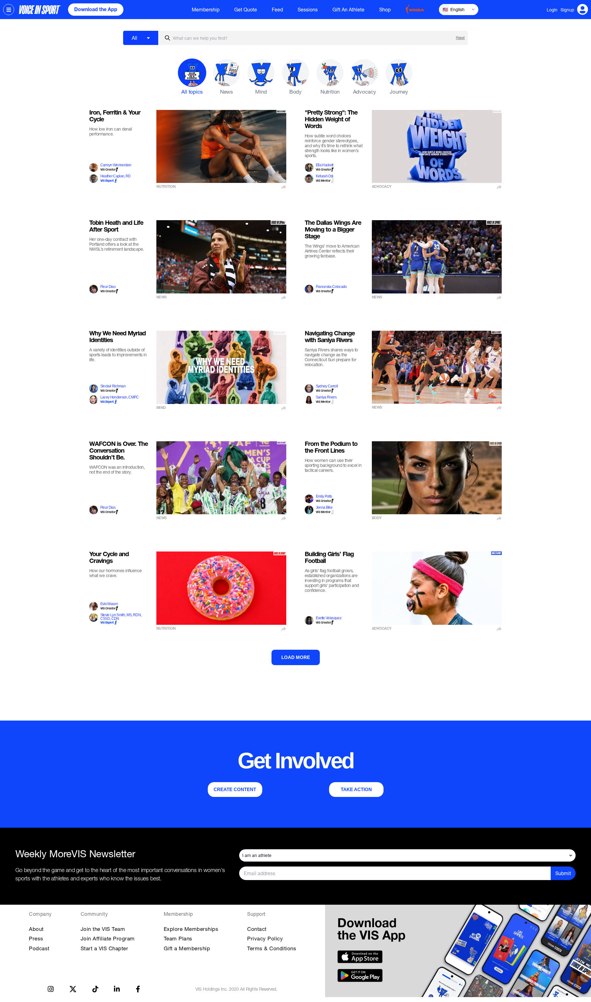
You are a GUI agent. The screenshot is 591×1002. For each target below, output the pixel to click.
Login (552, 9)
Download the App (95, 10)
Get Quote (245, 9)
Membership (205, 9)
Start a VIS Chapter (104, 948)
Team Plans (178, 938)
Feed (277, 9)
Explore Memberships (191, 929)
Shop (385, 9)
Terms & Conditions (271, 948)
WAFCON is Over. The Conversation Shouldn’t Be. (118, 451)
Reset (460, 37)
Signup (567, 9)
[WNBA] (414, 9)
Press (36, 938)
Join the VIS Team (103, 929)
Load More (295, 657)
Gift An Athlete (348, 9)
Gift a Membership (187, 948)
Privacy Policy (265, 938)
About (36, 929)
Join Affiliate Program (108, 938)
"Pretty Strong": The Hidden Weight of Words (331, 120)
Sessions (308, 9)
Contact (257, 929)
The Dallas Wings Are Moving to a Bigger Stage (333, 230)
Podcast (39, 948)
